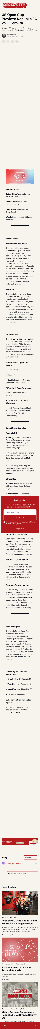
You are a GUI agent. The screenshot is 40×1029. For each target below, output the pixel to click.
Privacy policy (17, 524)
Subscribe (20, 517)
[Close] (35, 499)
